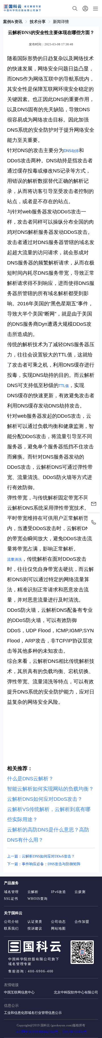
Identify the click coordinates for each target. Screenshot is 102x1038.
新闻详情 (61, 22)
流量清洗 (14, 559)
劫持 (75, 151)
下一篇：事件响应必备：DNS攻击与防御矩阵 (43, 864)
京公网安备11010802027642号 (37, 1031)
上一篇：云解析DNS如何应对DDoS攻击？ (41, 856)
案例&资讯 (12, 22)
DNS (67, 151)
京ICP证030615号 (74, 1031)
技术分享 (38, 22)
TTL (62, 386)
